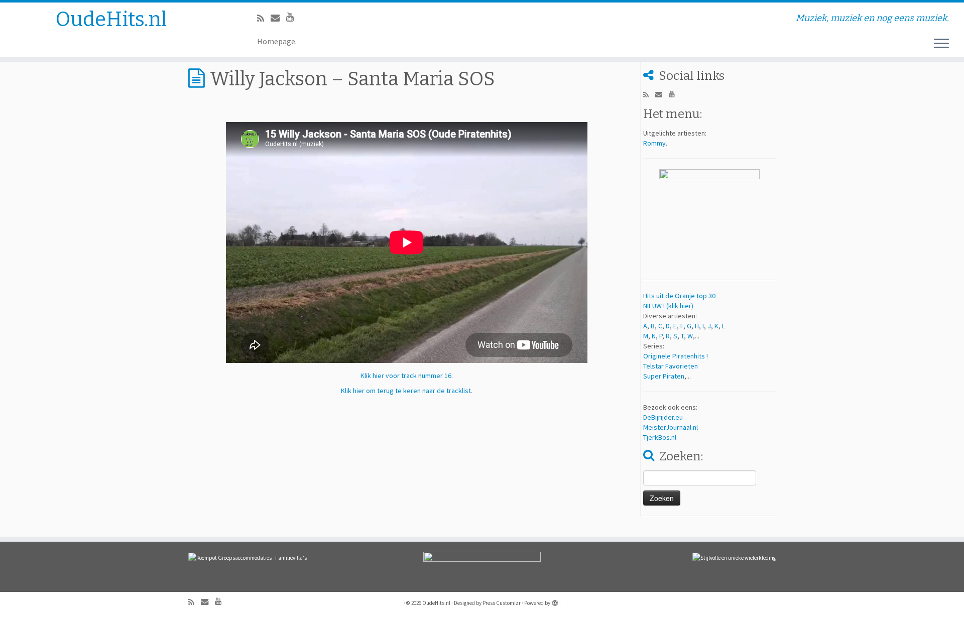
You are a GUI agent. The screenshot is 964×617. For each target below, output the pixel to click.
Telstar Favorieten (670, 366)
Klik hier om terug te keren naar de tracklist (406, 390)
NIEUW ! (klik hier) (668, 305)
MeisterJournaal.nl (670, 427)
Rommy (654, 143)
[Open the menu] (941, 44)
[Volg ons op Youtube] (293, 17)
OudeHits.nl (111, 20)
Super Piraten (663, 376)
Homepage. (277, 41)
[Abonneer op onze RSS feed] (264, 18)
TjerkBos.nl (659, 437)
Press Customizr (502, 602)
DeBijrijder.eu (663, 417)
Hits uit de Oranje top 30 (679, 295)
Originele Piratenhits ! (675, 355)
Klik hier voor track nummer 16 (405, 375)
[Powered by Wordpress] (554, 600)
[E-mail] (278, 18)
